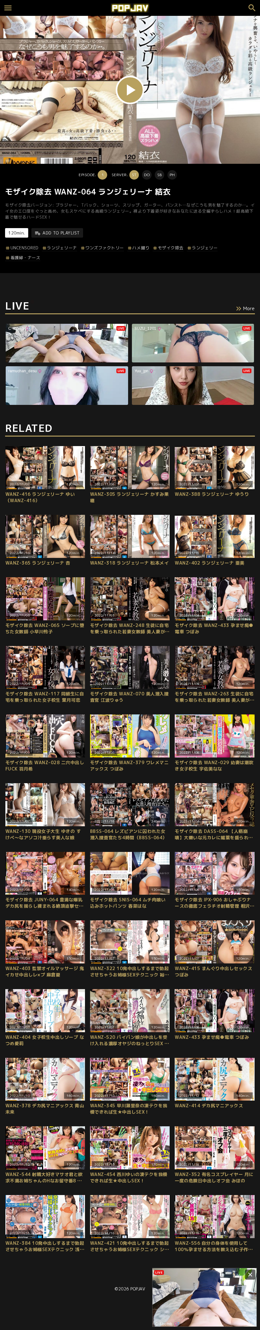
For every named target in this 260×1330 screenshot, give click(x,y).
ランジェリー (205, 248)
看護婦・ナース (25, 257)
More (249, 308)
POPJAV (137, 1289)
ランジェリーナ (62, 248)
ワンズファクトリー (104, 248)
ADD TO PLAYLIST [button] (61, 233)
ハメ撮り (140, 248)
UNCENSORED (24, 248)
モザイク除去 (171, 248)
